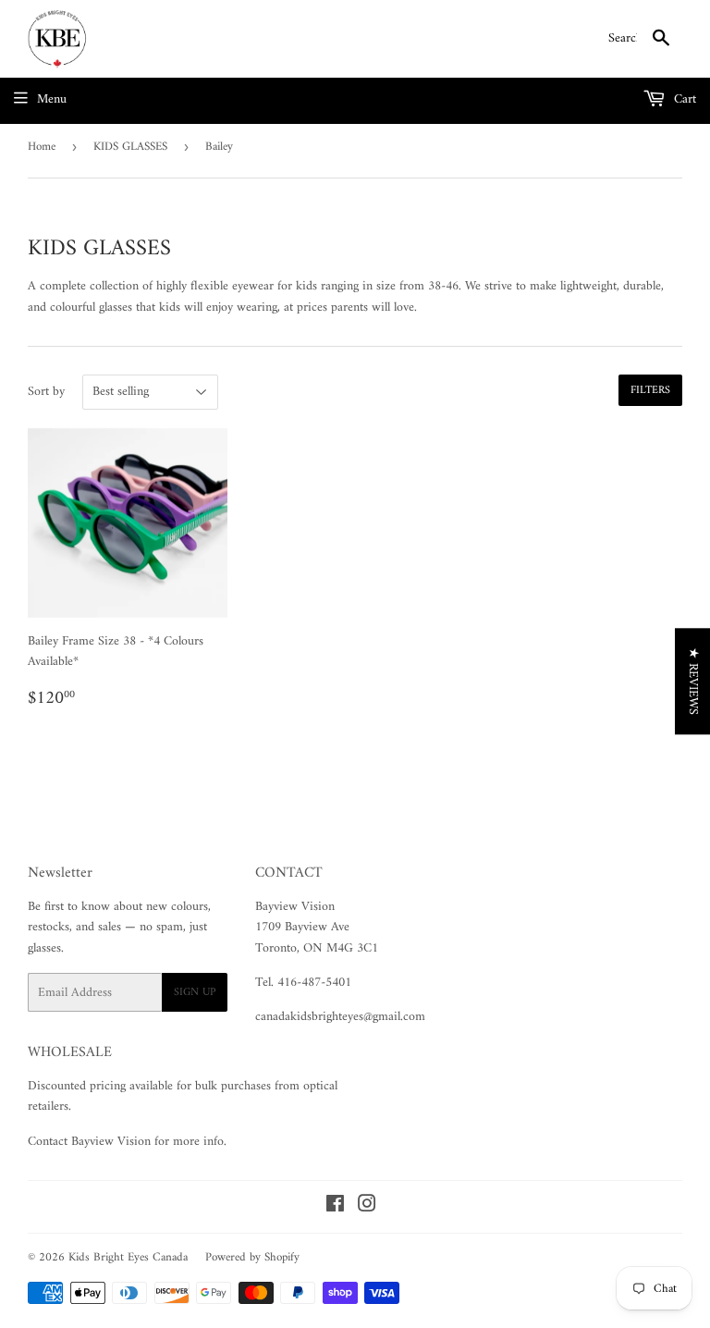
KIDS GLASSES (130, 146)
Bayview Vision (295, 906)
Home (41, 146)
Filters (650, 390)
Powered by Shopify (252, 1257)
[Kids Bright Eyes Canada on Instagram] (367, 1207)
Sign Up (194, 992)
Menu (52, 99)
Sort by (46, 392)
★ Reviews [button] (692, 681)
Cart (683, 99)
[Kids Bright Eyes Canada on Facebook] (335, 1207)
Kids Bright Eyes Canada (128, 1257)
